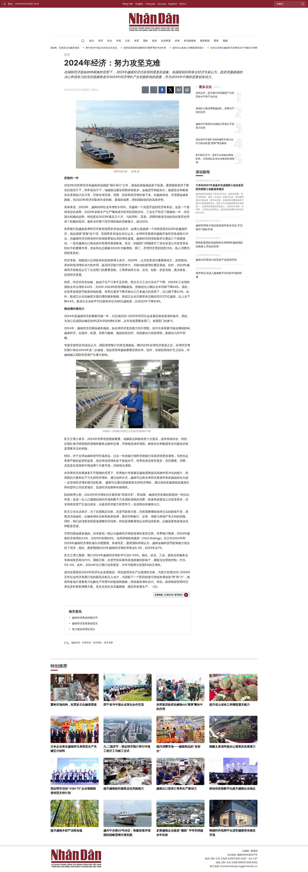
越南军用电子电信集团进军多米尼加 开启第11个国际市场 (219, 227)
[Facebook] (162, 89)
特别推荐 (59, 666)
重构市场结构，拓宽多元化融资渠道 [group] (61, 47)
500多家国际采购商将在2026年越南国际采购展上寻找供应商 (219, 244)
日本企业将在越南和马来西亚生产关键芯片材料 (74, 748)
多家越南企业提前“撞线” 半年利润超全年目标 (179, 832)
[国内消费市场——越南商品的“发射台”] (180, 729)
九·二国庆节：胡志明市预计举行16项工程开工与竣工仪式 (126, 748)
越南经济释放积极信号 (85, 618)
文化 (127, 40)
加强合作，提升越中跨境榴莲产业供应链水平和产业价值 (215, 94)
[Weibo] (145, 89)
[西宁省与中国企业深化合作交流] (127, 687)
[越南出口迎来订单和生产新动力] (180, 771)
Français (150, 3)
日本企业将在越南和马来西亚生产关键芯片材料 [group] (233, 47)
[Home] (82, 41)
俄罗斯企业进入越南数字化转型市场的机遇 (219, 275)
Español (172, 3)
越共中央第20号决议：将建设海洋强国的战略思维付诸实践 (126, 832)
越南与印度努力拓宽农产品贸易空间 (216, 260)
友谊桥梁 (166, 40)
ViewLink (186, 594)
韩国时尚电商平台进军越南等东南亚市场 (232, 832)
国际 (145, 40)
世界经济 (86, 642)
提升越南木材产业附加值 (66, 830)
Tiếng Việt (127, 3)
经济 (100, 40)
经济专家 (108, 642)
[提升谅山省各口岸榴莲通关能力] (233, 687)
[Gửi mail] (178, 89)
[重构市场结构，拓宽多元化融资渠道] (75, 687)
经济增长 (97, 642)
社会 (109, 40)
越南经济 (75, 642)
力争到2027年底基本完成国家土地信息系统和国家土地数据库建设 (219, 187)
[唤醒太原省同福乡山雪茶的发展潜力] (233, 729)
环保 (118, 40)
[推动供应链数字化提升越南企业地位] (233, 771)
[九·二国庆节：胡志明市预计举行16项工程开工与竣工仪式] (127, 729)
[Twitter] (170, 89)
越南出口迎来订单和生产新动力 (176, 788)
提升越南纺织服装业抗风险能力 (123, 788)
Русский (162, 3)
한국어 (183, 3)
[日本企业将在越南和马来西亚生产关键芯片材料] (75, 729)
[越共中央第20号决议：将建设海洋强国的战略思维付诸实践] (127, 813)
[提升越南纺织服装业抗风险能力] (127, 771)
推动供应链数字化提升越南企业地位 (232, 788)
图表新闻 (205, 40)
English (139, 3)
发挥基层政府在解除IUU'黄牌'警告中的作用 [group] (145, 47)
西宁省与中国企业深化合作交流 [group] (101, 47)
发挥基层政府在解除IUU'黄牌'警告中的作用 (179, 707)
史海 (177, 40)
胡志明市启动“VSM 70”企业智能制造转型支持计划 (73, 790)
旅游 (154, 40)
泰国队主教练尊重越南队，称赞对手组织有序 (215, 110)
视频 (225, 40)
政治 (91, 40)
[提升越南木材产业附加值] (75, 813)
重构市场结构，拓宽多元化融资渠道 (74, 705)
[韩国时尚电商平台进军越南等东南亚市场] (233, 813)
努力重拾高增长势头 (83, 629)
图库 (216, 40)
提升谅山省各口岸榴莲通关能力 (229, 705)
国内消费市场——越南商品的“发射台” (178, 748)
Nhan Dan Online (154, 22)
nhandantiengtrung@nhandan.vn (238, 866)
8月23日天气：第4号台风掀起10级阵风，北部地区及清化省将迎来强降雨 (215, 158)
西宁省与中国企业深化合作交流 (123, 705)
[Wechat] (153, 89)
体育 (136, 40)
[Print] (187, 89)
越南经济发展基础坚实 (85, 623)
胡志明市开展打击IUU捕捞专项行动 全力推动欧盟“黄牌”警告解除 (214, 141)
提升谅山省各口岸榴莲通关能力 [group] (188, 47)
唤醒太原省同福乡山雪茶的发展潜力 (232, 746)
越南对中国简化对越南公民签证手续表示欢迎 (215, 125)
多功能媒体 (190, 40)
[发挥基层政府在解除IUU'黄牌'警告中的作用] (180, 687)
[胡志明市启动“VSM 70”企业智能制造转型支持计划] (75, 771)
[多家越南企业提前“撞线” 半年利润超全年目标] (180, 813)
